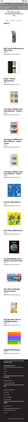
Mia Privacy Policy (7, 399)
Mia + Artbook (6, 394)
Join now (5, 412)
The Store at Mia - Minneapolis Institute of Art (14, 14)
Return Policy (6, 392)
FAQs (5, 374)
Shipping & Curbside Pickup (9, 389)
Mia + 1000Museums (8, 397)
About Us (5, 371)
